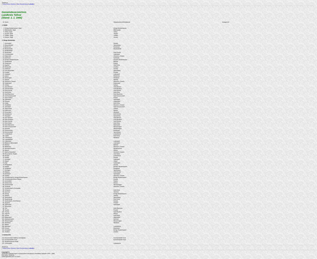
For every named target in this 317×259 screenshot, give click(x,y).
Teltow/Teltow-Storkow (9, 4)
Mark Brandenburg (22, 4)
